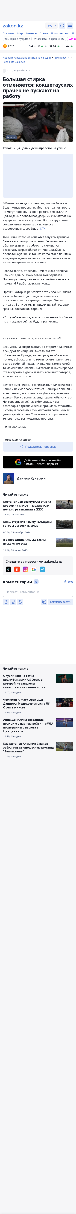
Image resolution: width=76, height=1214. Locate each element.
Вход (70, 581)
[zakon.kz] (13, 25)
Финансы (31, 33)
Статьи (44, 33)
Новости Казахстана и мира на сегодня (27, 57)
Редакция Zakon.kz (14, 61)
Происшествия (60, 33)
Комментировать (60, 601)
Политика (8, 33)
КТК (42, 229)
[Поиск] (62, 26)
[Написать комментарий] (38, 592)
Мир (20, 33)
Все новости (61, 57)
